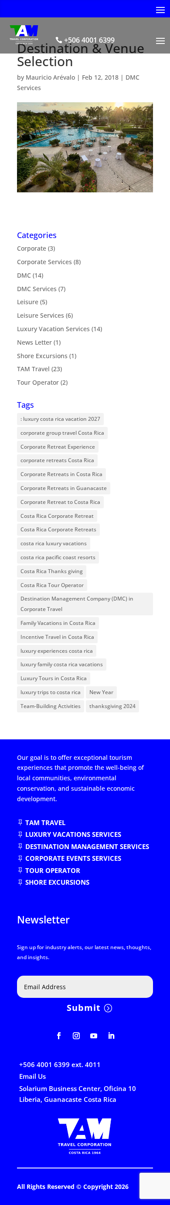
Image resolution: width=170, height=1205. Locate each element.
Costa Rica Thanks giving (51, 571)
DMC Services (37, 289)
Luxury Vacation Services (53, 329)
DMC (24, 275)
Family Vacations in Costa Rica (57, 623)
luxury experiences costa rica (56, 651)
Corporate (31, 248)
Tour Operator (38, 382)
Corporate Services (44, 262)
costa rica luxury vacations (53, 543)
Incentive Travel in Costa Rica (57, 637)
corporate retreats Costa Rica (57, 460)
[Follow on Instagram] (76, 1036)
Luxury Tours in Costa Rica (53, 678)
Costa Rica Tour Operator (52, 585)
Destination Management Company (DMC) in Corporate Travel (76, 604)
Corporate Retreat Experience (57, 446)
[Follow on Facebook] (59, 1036)
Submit (84, 1008)
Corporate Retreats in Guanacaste (63, 488)
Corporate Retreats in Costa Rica (61, 474)
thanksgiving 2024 (112, 706)
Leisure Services (40, 315)
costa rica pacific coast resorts (57, 557)
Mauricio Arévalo (50, 77)
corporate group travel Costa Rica (62, 432)
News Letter (34, 342)
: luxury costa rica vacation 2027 (60, 419)
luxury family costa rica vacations (61, 664)
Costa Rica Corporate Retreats (58, 529)
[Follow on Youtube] (94, 1036)
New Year (101, 692)
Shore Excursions (42, 356)
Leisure (27, 302)
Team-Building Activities (50, 706)
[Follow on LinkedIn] (111, 1036)
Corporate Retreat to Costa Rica (60, 502)
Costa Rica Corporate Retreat (57, 516)
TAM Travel (33, 369)
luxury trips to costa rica (50, 692)
